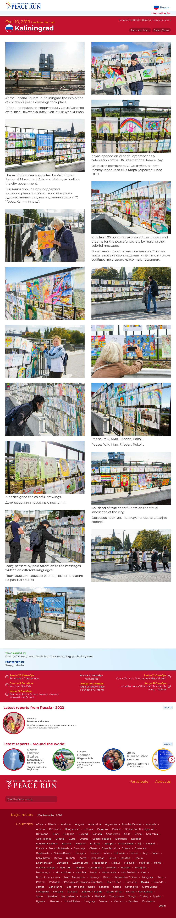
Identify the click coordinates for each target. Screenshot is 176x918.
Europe (109, 843)
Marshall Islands (46, 867)
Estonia (67, 843)
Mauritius (66, 867)
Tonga (132, 896)
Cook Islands (44, 838)
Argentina (111, 824)
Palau (107, 877)
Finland (151, 843)
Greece (126, 848)
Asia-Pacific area (132, 824)
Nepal (94, 872)
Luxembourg (80, 862)
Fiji (140, 843)
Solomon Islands (92, 891)
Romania (131, 881)
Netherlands (109, 872)
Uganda (41, 901)
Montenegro (44, 872)
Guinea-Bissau (63, 853)
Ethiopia (95, 843)
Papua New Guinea (126, 877)
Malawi (115, 862)
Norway (95, 877)
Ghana (93, 848)
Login (162, 905)
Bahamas (55, 829)
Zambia (133, 901)
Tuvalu (157, 896)
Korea (83, 857)
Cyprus (84, 838)
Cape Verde (113, 833)
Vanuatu (104, 901)
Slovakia (58, 891)
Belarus (89, 829)
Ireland (134, 853)
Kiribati (71, 857)
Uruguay (90, 901)
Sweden (52, 896)
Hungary (81, 853)
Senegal (104, 886)
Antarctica (94, 824)
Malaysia (129, 862)
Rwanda (158, 881)
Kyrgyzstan (98, 857)
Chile (127, 833)
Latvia (113, 857)
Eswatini (80, 843)
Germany (80, 848)
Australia (151, 824)
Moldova (111, 867)
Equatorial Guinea (47, 843)
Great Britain (110, 848)
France (40, 848)
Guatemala (43, 853)
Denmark (121, 838)
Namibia (81, 872)
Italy (145, 853)
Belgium (102, 829)
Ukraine (55, 901)
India (106, 853)
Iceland (95, 853)
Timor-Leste (116, 896)
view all (168, 707)
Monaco (126, 867)
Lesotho (125, 857)
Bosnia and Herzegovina (140, 829)
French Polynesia (59, 848)
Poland (40, 881)
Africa (40, 824)
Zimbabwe (148, 901)
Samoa (40, 886)
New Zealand (129, 872)
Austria (40, 829)
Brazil (56, 833)
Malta (157, 862)
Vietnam (119, 901)
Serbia (117, 886)
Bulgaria (69, 833)
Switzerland (68, 896)
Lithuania (63, 862)
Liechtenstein (44, 862)
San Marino (56, 886)
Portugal (54, 881)
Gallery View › (161, 30)
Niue (144, 872)
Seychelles (132, 886)
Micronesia (95, 867)
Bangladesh (72, 829)
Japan (156, 853)
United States (72, 901)
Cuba (72, 838)
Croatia (60, 838)
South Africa (114, 891)
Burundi (84, 833)
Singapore (42, 891)
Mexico (80, 867)
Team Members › (140, 30)
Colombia (152, 833)
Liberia (139, 857)
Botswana (42, 833)
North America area (48, 877)
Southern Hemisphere (139, 891)
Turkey (144, 896)
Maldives (144, 862)
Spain (39, 896)
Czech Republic (102, 838)
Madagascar (100, 862)
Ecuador (136, 838)
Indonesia (120, 853)
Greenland (141, 848)
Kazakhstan (43, 857)
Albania (52, 824)
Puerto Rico (114, 881)
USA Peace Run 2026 (49, 815)
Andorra (66, 824)
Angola (79, 824)
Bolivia (116, 829)
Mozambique (64, 872)
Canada (97, 833)
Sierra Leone (150, 886)
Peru (160, 877)
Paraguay (148, 877)
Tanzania (85, 896)
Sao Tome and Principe (81, 886)
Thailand (100, 896)
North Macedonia (75, 877)
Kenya (58, 857)
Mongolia (141, 867)
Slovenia (72, 891)
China (138, 833)
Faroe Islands (126, 843)
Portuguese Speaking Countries (83, 881)
